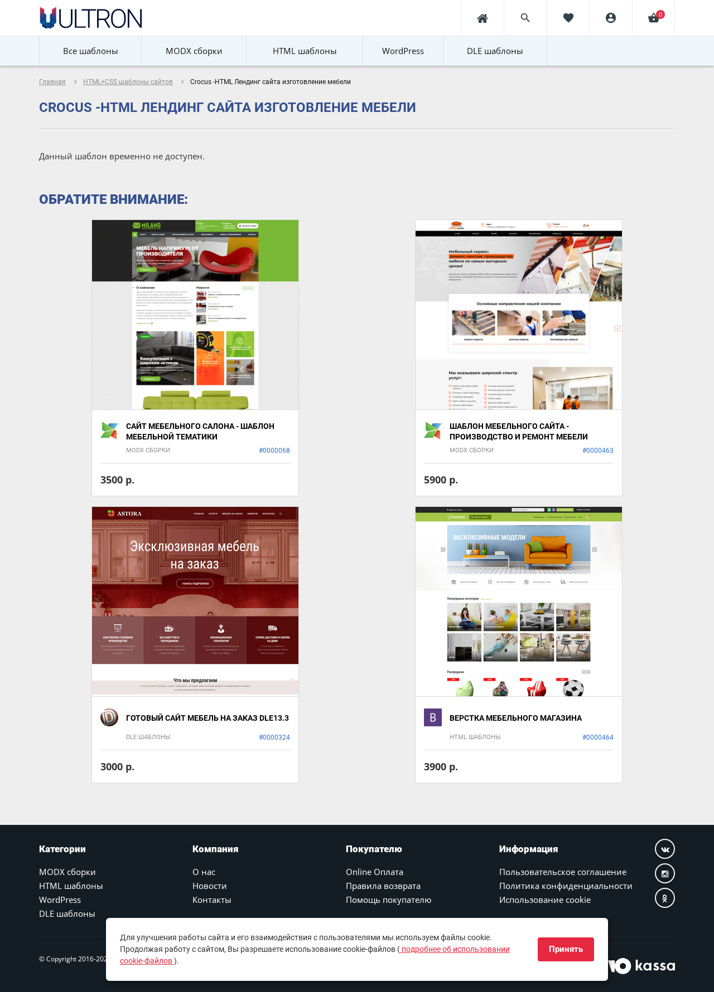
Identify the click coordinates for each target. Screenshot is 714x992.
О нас (203, 871)
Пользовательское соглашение (562, 871)
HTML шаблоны (71, 885)
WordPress (60, 899)
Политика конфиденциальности (566, 885)
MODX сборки (67, 871)
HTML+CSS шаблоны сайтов (128, 82)
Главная (52, 82)
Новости (209, 885)
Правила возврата (383, 885)
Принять (566, 949)
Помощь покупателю (388, 899)
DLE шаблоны (67, 913)
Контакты (211, 899)
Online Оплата (374, 871)
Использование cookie (545, 899)
